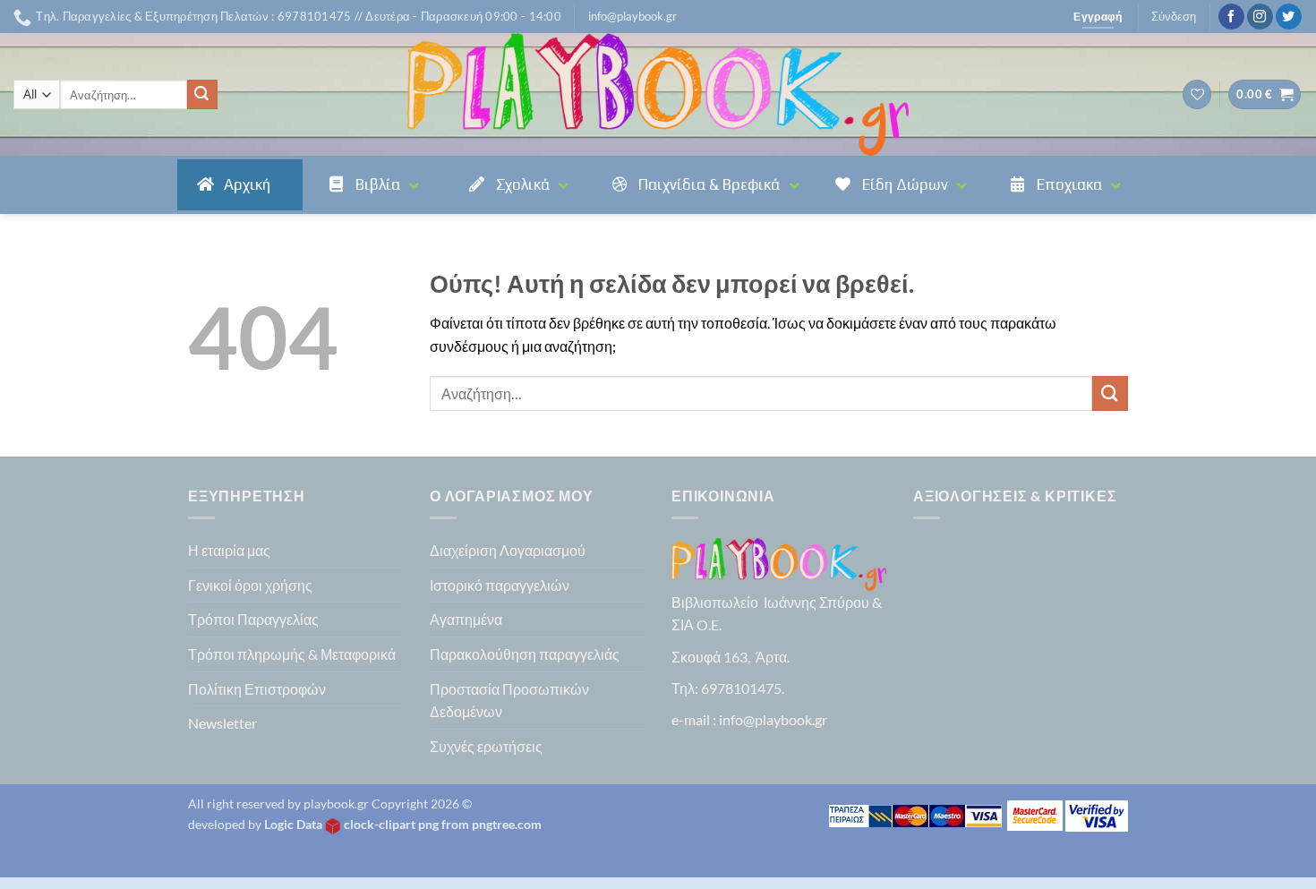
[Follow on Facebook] (1231, 17)
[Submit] (202, 95)
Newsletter (222, 722)
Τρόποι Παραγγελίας (253, 619)
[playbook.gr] (658, 94)
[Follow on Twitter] (1289, 17)
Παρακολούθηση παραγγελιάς (525, 653)
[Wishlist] (1197, 94)
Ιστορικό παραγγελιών (499, 585)
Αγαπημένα (466, 619)
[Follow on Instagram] (1260, 17)
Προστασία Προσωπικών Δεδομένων (509, 700)
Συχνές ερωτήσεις (486, 746)
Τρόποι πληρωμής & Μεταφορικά (292, 653)
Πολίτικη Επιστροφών (257, 688)
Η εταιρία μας (229, 550)
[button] (632, 16)
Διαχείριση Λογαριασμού (507, 550)
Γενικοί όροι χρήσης (250, 585)
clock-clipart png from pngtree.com (443, 824)
